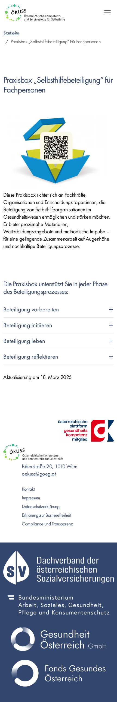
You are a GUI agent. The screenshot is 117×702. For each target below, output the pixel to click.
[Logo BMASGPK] (58, 605)
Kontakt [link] (28, 489)
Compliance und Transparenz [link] (47, 524)
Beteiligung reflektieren (30, 356)
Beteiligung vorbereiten (31, 309)
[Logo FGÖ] (58, 673)
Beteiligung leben (24, 340)
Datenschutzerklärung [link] (40, 506)
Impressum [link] (31, 498)
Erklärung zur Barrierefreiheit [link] (46, 515)
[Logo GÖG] (58, 639)
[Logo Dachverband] (58, 568)
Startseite (11, 33)
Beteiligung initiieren (27, 325)
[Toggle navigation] (107, 12)
